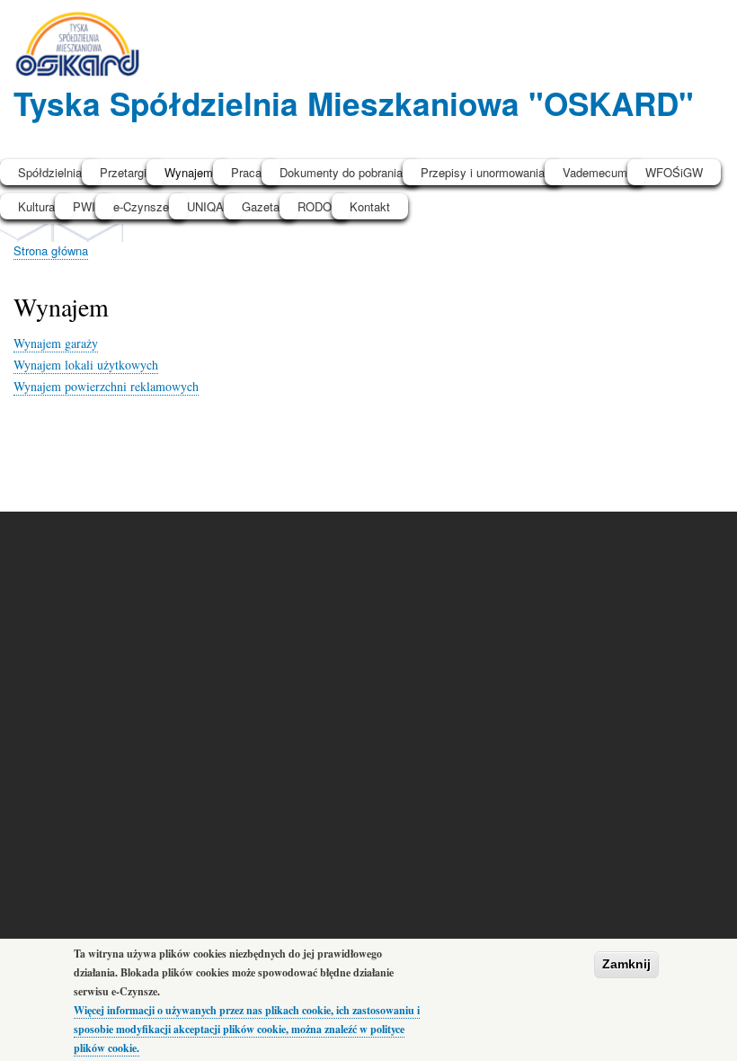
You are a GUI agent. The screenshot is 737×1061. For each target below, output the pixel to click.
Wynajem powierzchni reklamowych (106, 386)
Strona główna (50, 250)
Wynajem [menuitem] (188, 172)
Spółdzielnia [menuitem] (50, 172)
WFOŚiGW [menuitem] (674, 172)
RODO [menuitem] (314, 206)
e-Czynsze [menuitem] (141, 206)
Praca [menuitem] (246, 172)
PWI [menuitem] (84, 206)
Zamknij (626, 964)
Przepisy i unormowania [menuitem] (483, 172)
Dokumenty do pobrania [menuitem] (341, 172)
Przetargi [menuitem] (123, 172)
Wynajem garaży (55, 343)
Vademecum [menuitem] (595, 172)
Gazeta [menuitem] (261, 206)
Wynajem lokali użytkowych (85, 364)
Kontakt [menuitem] (370, 206)
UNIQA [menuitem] (205, 206)
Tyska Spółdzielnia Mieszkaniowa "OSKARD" (353, 103)
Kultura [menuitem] (36, 206)
